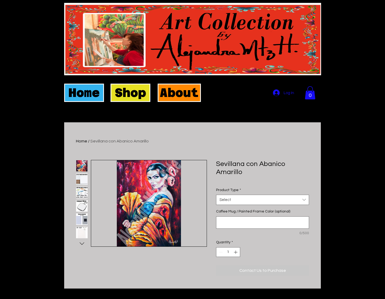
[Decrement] (220, 252)
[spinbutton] (228, 252)
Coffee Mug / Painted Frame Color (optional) (253, 211)
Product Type (228, 190)
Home (81, 141)
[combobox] (262, 200)
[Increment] (236, 252)
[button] (310, 92)
